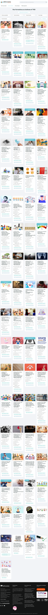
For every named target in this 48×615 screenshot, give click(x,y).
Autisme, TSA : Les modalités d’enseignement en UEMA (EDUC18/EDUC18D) (17, 318)
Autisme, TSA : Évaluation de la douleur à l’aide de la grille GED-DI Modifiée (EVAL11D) (18, 206)
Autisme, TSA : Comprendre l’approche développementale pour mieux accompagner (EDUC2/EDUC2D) (6, 149)
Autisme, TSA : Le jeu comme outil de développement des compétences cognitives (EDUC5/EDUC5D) (41, 291)
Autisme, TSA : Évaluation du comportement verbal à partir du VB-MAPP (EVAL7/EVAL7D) (30, 206)
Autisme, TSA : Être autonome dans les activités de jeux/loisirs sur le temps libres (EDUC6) (6, 206)
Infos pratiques (17, 5)
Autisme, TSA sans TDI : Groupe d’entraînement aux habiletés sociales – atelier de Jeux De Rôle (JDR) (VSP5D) (18, 464)
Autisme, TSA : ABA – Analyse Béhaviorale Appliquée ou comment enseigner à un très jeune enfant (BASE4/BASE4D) (42, 62)
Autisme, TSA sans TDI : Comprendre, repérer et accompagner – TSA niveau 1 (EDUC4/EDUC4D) (30, 436)
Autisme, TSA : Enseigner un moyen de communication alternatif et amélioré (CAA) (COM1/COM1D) (42, 177)
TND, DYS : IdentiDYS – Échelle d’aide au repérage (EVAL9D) (42, 515)
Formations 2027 (40, 589)
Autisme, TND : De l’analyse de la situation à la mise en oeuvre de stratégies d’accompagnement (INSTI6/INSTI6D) (30, 32)
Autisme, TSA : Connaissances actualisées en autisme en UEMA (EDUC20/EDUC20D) (42, 149)
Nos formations (10, 5)
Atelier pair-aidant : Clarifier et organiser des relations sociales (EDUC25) (6, 31)
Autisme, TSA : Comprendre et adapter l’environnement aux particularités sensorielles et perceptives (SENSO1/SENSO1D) (41, 120)
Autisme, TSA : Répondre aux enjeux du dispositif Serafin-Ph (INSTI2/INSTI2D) (42, 347)
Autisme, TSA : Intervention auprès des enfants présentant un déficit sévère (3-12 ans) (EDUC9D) (30, 263)
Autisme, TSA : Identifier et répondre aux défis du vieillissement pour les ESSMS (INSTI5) (6, 263)
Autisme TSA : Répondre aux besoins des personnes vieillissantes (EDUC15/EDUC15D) (18, 31)
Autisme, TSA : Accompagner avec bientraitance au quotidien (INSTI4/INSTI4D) (17, 91)
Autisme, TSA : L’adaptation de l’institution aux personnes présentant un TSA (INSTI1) (42, 263)
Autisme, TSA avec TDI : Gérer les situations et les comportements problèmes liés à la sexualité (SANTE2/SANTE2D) (42, 374)
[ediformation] (2, 605)
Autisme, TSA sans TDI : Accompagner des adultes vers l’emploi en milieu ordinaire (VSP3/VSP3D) (6, 436)
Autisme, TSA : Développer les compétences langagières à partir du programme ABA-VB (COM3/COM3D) (18, 178)
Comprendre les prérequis (23, 12)
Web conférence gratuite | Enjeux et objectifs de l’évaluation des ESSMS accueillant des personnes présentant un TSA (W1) (42, 546)
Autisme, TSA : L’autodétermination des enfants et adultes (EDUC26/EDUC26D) (18, 291)
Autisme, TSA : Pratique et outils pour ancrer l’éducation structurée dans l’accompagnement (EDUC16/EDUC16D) (30, 319)
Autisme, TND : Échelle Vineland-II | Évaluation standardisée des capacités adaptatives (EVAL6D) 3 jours (6, 61)
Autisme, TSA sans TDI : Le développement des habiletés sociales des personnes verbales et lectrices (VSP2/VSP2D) (30, 463)
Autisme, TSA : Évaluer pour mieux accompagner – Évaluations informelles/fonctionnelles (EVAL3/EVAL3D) (31, 234)
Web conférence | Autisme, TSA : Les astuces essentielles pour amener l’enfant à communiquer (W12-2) (18, 545)
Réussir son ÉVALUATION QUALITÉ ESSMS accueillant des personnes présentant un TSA (30, 601)
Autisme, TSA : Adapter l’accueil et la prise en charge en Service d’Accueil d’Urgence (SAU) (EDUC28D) (42, 91)
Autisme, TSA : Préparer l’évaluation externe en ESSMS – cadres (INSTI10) (42, 318)
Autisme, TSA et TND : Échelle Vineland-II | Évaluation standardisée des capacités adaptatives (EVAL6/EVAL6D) (42, 404)
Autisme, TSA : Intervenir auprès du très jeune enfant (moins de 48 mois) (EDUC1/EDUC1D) (17, 263)
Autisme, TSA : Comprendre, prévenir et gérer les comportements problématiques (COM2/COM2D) (30, 149)
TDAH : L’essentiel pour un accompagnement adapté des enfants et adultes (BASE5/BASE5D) (6, 490)
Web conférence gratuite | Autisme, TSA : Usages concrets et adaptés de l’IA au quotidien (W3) (30, 545)
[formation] (6, 24)
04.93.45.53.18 (5, 603)
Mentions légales (3, 599)
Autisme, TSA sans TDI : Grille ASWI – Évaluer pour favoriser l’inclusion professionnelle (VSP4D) (6, 464)
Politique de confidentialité (5, 601)
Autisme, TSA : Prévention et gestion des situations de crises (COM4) (18, 347)
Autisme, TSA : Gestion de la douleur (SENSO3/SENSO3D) (42, 232)
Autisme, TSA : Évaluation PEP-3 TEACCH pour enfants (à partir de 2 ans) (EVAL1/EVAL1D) (6, 233)
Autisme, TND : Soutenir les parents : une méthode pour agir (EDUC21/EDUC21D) (18, 61)
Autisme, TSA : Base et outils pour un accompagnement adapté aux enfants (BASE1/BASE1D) (30, 118)
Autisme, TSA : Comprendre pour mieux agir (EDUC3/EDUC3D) (17, 148)
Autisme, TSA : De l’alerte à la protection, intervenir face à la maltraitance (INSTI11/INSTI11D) (6, 177)
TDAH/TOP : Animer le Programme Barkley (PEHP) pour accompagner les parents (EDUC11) (30, 490)
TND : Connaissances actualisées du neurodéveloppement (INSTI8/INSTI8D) (18, 516)
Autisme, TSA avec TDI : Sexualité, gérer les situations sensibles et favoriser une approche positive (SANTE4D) (6, 404)
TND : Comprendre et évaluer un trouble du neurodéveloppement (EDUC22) (6, 516)
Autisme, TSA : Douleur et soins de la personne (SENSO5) (30, 176)
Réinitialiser (44, 18)
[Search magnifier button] (46, 2)
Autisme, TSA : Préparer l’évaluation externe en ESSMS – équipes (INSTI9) (6, 347)
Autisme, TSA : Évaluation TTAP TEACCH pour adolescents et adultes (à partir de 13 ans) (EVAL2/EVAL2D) (18, 234)
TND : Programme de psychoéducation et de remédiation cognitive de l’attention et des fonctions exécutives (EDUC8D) (30, 517)
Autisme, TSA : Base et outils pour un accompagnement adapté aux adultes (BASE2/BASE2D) (18, 118)
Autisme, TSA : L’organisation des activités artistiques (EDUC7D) (5, 291)
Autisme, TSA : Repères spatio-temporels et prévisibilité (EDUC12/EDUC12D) (30, 347)
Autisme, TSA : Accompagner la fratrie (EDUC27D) (29, 90)
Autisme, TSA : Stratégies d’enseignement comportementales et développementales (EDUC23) (6, 374)
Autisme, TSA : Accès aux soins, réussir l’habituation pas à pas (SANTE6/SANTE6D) (6, 91)
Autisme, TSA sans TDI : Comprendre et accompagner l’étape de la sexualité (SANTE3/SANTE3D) (18, 436)
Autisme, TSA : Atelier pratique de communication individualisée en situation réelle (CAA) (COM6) (6, 119)
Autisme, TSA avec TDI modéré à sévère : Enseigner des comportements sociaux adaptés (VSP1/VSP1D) (18, 404)
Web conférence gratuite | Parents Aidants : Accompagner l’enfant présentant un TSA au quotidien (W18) (6, 570)
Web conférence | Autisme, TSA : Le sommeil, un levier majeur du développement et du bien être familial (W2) (6, 545)
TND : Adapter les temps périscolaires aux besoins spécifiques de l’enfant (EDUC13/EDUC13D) (42, 490)
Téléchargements (24, 5)
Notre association (4, 5)
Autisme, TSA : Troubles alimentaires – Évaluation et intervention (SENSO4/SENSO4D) (30, 61)
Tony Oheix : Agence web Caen (33, 613)
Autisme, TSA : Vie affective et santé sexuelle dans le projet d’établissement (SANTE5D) (30, 374)
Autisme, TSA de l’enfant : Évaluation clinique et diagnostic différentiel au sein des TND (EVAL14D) (30, 404)
